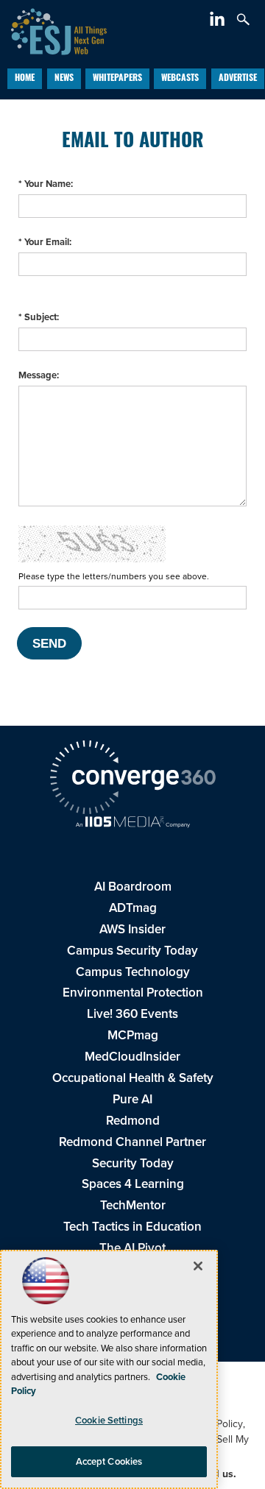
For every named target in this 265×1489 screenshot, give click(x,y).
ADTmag (133, 908)
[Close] (198, 1266)
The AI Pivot (132, 1248)
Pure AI (132, 1099)
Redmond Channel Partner (132, 1142)
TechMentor (133, 1205)
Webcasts (180, 78)
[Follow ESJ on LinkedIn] (219, 21)
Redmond (133, 1120)
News (64, 78)
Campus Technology (133, 972)
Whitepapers (117, 78)
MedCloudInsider (132, 1056)
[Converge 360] (132, 779)
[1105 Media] (132, 823)
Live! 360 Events (132, 1014)
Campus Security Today (132, 950)
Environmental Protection (133, 992)
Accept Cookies (109, 1461)
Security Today (133, 1163)
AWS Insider (132, 929)
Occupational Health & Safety (132, 1078)
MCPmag (132, 1035)
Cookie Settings (109, 1420)
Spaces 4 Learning (133, 1184)
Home (25, 78)
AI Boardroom (133, 886)
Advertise (238, 78)
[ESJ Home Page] (53, 30)
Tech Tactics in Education (132, 1226)
